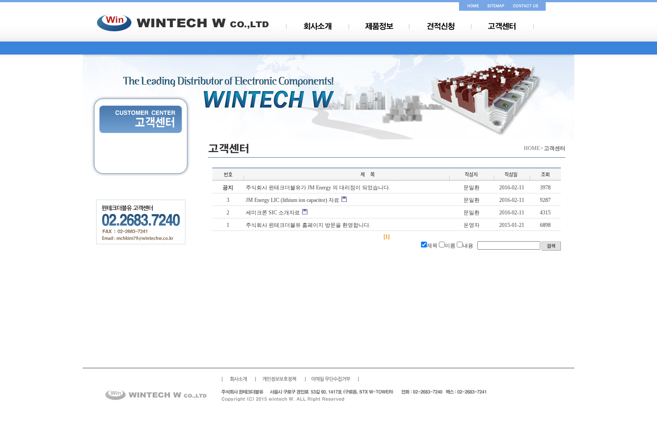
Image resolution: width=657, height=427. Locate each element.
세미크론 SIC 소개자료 (273, 212)
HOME (532, 148)
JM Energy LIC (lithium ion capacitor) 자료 (292, 200)
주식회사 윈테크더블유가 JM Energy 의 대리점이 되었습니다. (318, 187)
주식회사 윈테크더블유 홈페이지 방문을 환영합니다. (308, 225)
